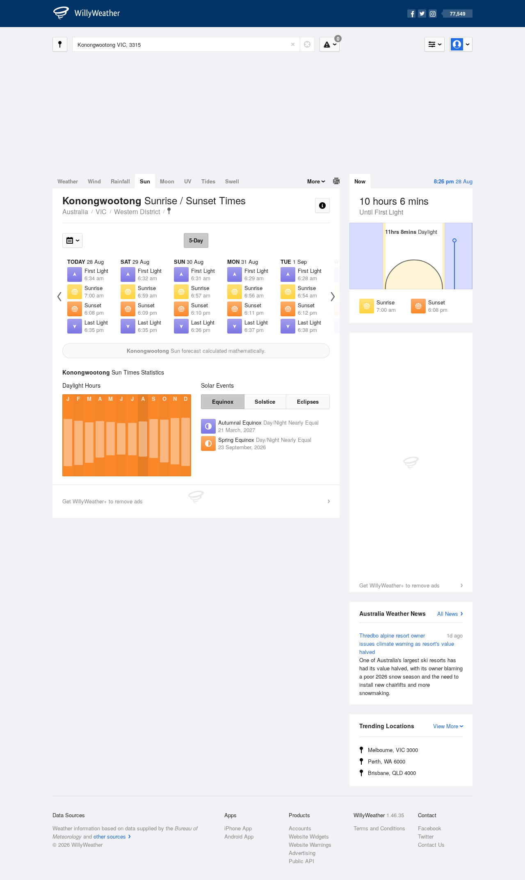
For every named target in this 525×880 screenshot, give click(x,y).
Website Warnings (310, 844)
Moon (167, 181)
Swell (232, 181)
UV (188, 181)
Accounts (300, 828)
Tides (208, 181)
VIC (101, 211)
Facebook (429, 828)
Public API (301, 861)
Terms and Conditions (379, 828)
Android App (238, 836)
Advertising (302, 853)
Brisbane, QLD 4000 (392, 773)
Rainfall (120, 181)
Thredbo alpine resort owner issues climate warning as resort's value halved (411, 664)
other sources (110, 836)
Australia (75, 211)
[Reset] (293, 44)
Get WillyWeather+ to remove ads (399, 585)
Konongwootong (169, 211)
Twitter (426, 836)
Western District (137, 211)
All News (447, 613)
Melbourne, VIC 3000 (393, 750)
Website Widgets (309, 836)
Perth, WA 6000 (386, 761)
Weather (67, 181)
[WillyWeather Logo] (91, 13)
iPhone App (238, 828)
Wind (94, 181)
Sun (145, 181)
